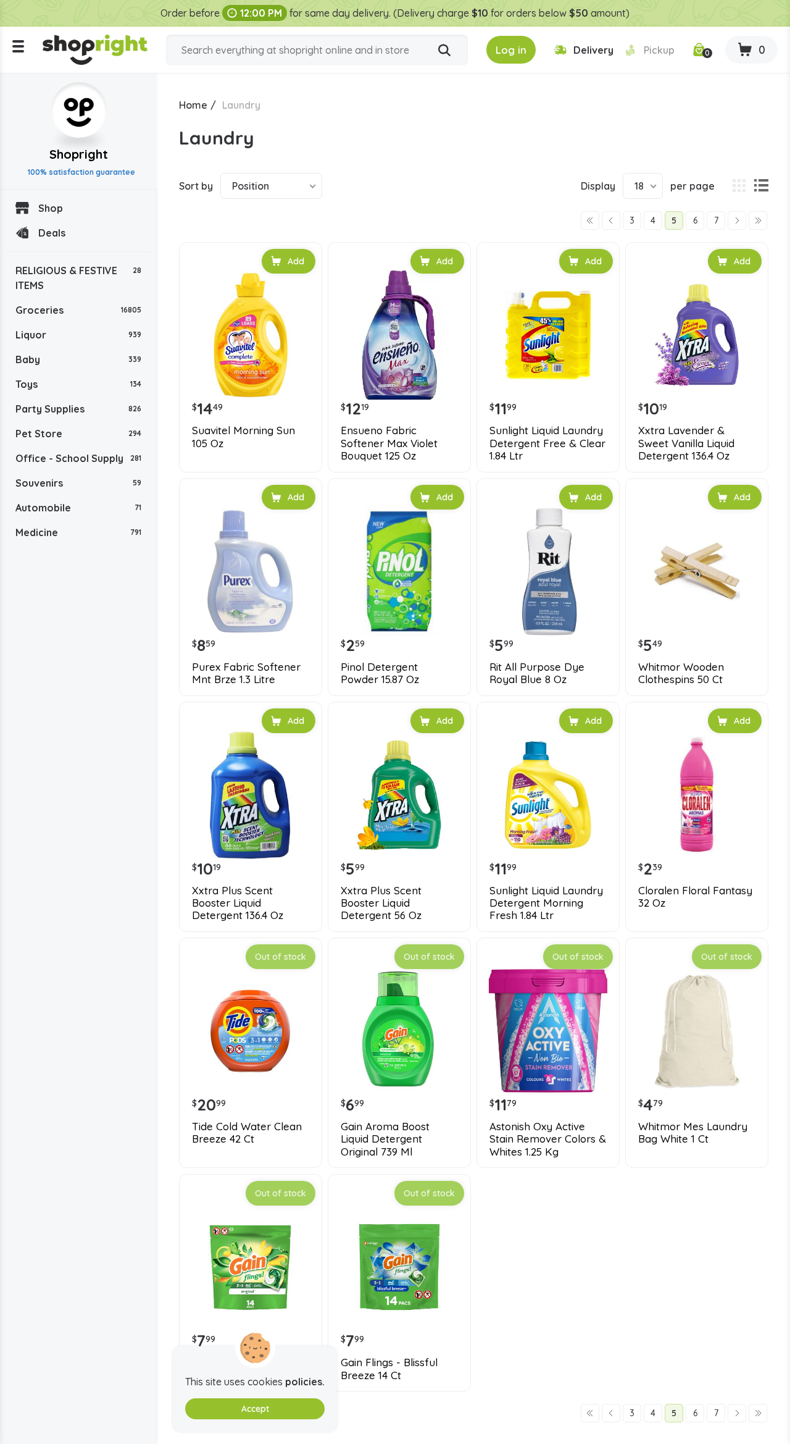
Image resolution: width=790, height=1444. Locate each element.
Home (193, 105)
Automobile (78, 508)
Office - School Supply (78, 458)
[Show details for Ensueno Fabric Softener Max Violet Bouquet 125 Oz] (399, 335)
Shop (50, 208)
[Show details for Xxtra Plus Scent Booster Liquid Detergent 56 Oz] (399, 795)
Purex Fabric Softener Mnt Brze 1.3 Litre (246, 673)
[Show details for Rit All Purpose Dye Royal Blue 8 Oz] (548, 571)
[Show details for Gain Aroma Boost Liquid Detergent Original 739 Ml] (399, 1031)
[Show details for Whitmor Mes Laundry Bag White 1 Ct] (697, 1031)
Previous (611, 220)
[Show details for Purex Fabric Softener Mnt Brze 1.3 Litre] (250, 571)
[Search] (444, 51)
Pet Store (78, 433)
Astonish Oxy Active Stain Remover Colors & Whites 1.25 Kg (547, 1139)
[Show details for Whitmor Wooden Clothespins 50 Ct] (697, 571)
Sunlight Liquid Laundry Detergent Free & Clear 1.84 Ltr (547, 443)
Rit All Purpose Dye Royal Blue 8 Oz (536, 673)
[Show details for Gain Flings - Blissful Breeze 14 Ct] (399, 1267)
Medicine (78, 532)
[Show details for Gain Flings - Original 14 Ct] (250, 1267)
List (761, 186)
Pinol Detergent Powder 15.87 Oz (380, 673)
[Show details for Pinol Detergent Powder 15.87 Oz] (399, 571)
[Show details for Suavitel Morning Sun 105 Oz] (250, 335)
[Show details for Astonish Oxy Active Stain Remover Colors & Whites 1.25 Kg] (548, 1031)
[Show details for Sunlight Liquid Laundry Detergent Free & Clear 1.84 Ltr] (548, 335)
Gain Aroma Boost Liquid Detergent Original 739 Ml (385, 1139)
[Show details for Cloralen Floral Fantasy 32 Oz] (697, 795)
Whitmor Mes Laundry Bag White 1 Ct (692, 1132)
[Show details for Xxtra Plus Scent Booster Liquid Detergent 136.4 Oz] (250, 795)
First (590, 220)
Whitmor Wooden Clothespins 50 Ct (681, 673)
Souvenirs (78, 483)
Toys (78, 384)
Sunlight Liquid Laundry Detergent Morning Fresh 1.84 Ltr (546, 903)
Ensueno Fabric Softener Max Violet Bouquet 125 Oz (389, 443)
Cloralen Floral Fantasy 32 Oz (695, 896)
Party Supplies (78, 409)
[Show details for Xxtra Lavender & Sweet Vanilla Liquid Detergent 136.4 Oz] (697, 335)
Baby (78, 359)
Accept (255, 1408)
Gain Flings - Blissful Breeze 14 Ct (389, 1368)
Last (758, 220)
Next (737, 220)
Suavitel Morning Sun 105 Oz (243, 436)
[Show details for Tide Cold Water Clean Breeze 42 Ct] (250, 1031)
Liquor (78, 335)
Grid (738, 186)
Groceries (78, 310)
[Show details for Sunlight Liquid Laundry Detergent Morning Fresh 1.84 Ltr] (548, 795)
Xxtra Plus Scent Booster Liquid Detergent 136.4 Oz (237, 903)
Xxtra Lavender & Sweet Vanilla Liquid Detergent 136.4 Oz (686, 443)
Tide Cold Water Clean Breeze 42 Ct (247, 1132)
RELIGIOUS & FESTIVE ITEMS (78, 278)
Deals (51, 233)
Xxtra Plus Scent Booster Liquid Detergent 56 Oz (381, 903)
